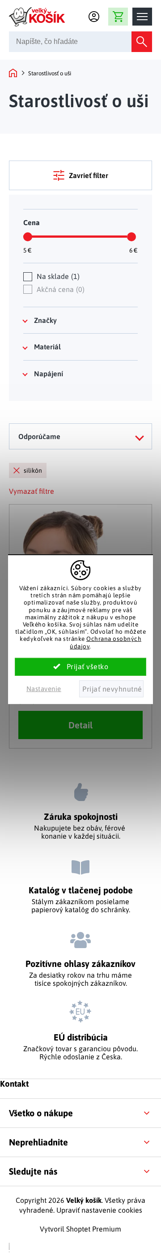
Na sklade (57, 276)
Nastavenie (43, 688)
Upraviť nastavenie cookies (99, 1210)
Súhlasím (80, 667)
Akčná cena (59, 289)
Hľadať (141, 41)
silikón (33, 470)
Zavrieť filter (88, 175)
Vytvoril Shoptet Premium (80, 1229)
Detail (80, 725)
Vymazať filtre (31, 491)
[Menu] (142, 17)
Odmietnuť (111, 688)
